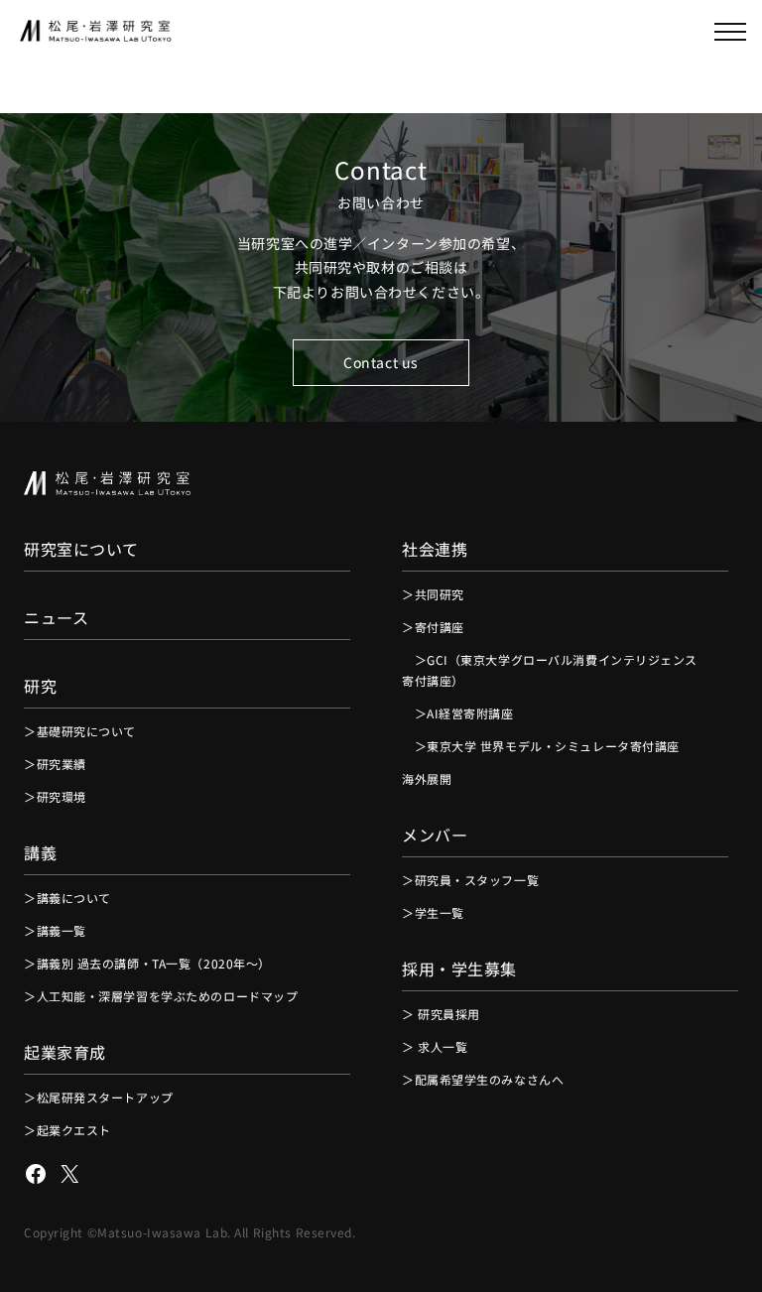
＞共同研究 (433, 593)
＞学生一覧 (433, 912)
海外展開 (426, 778)
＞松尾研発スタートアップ (99, 1097)
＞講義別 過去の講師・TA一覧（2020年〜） (147, 963)
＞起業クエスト (67, 1129)
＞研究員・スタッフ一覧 (470, 879)
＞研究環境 (55, 796)
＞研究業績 (55, 763)
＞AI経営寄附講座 (458, 713)
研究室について (81, 549)
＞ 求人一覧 (434, 1046)
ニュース (56, 617)
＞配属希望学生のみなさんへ (483, 1079)
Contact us (381, 362)
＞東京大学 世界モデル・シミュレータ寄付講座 (541, 745)
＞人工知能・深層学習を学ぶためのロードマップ (161, 995)
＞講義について (67, 897)
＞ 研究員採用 (441, 1013)
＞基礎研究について (80, 730)
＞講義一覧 (55, 930)
